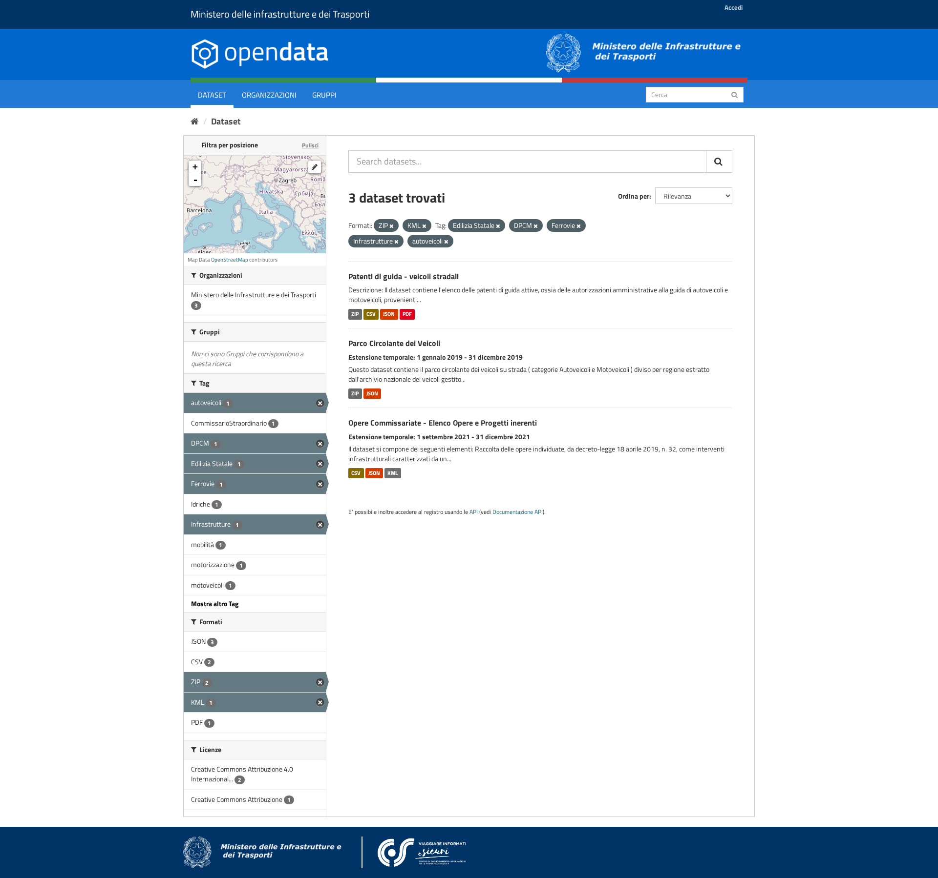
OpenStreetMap (229, 260)
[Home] (195, 121)
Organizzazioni (269, 95)
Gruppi (324, 95)
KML (392, 473)
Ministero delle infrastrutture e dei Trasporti (280, 13)
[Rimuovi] (391, 226)
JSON (389, 314)
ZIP (355, 314)
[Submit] (734, 94)
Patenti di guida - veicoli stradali (403, 276)
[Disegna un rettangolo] (314, 167)
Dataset (212, 95)
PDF (407, 314)
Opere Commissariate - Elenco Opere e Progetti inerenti (442, 423)
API (473, 512)
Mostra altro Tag (214, 603)
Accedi (734, 7)
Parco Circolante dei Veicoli (394, 343)
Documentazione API (517, 512)
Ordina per (633, 196)
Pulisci (310, 145)
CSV (371, 314)
